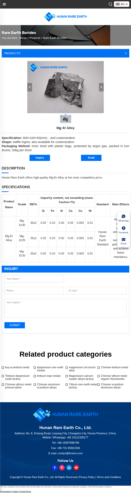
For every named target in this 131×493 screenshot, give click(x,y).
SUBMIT (15, 325)
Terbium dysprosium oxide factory (17, 377)
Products (35, 38)
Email (91, 157)
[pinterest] (62, 467)
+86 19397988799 (68, 442)
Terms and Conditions (109, 477)
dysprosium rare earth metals (50, 369)
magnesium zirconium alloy (82, 369)
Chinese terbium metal (114, 367)
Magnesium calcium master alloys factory (81, 377)
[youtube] (76, 467)
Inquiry (39, 157)
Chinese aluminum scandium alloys (48, 386)
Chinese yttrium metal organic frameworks (114, 377)
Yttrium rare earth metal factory (83, 386)
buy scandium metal (17, 367)
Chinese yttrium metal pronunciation (18, 386)
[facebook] (54, 467)
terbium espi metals (49, 375)
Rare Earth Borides (54, 38)
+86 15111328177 (77, 437)
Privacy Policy (87, 477)
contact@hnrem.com (70, 453)
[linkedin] (69, 467)
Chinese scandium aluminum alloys (112, 386)
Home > (24, 38)
